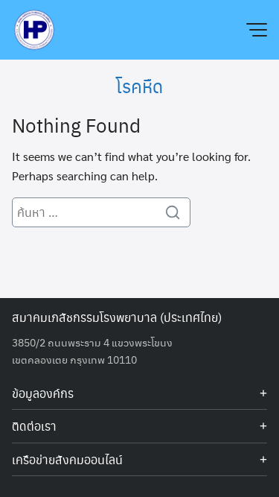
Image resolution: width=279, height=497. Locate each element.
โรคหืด (139, 85)
